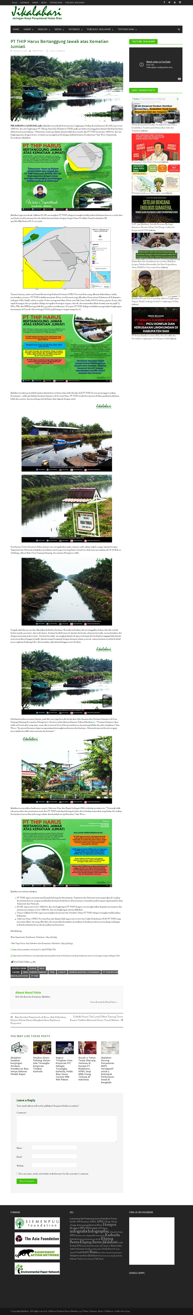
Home (14, 3)
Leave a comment (57, 51)
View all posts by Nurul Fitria (104, 1002)
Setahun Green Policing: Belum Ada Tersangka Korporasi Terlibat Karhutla (41, 1064)
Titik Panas (99, 1259)
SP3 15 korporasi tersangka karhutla (110, 1256)
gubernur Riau (94, 1225)
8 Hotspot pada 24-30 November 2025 (148, 193)
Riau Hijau (102, 1252)
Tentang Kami (126, 29)
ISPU (72, 1235)
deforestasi (81, 1225)
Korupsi (73, 1245)
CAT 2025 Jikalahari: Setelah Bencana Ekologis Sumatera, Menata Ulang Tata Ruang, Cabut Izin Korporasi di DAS (153, 227)
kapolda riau (93, 1235)
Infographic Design (116, 1232)
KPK (79, 1245)
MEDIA (44, 3)
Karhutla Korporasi (78, 1239)
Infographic (98, 1231)
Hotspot (109, 1225)
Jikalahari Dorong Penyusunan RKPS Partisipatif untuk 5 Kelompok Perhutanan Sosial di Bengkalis (107, 1070)
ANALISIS (42, 29)
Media (58, 29)
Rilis (42, 968)
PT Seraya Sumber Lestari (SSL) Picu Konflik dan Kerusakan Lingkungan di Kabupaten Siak (154, 337)
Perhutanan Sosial (82, 1249)
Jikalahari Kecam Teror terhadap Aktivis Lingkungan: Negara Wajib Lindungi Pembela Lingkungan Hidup (155, 300)
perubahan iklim (96, 1249)
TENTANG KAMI (56, 3)
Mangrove (106, 1246)
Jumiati (62, 972)
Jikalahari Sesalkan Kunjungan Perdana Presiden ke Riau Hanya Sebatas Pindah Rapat (20, 1066)
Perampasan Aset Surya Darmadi (146, 162)
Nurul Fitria (38, 51)
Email (20, 1157)
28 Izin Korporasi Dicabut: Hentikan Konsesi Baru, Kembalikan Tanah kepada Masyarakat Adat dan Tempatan (154, 127)
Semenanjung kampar (113, 1253)
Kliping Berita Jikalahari (98, 1242)
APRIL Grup (103, 1221)
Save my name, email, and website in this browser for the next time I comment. (54, 1173)
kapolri (102, 1236)
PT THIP (34, 976)
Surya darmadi (88, 1259)
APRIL (93, 1221)
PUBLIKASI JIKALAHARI (74, 3)
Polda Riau (107, 1249)
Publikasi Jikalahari (99, 29)
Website (20, 1166)
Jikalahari (79, 1236)
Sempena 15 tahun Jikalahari (84, 1255)
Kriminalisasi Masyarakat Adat (92, 1246)
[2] (94, 722)
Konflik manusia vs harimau (84, 972)
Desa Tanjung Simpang (34, 972)
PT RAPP (78, 1252)
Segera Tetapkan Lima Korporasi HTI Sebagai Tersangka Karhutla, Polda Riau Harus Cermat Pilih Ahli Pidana (64, 1068)
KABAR (35, 3)
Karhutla (112, 1235)
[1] (47, 722)
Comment (22, 1112)
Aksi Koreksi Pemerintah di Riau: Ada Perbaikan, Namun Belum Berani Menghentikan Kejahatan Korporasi (38, 1020)
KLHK (98, 1239)
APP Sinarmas (82, 1221)
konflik (120, 1243)
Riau (93, 1252)
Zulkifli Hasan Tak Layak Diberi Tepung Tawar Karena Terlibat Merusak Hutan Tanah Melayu (96, 1018)
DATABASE (24, 3)
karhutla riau (90, 1239)
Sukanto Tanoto (76, 1259)
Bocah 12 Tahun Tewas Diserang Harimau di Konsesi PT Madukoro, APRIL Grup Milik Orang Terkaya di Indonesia (87, 1068)
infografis (78, 1231)
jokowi (84, 1236)
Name (20, 1148)
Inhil (52, 972)
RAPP (85, 1252)
